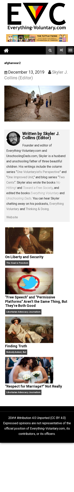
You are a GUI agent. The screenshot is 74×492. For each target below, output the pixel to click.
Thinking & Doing (37, 209)
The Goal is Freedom (17, 263)
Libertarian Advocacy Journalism (23, 312)
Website (12, 217)
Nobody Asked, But (16, 352)
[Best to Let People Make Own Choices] (61, 50)
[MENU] (70, 50)
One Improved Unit (20, 177)
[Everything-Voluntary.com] (6, 50)
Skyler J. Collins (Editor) (41, 135)
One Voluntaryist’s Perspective (38, 172)
